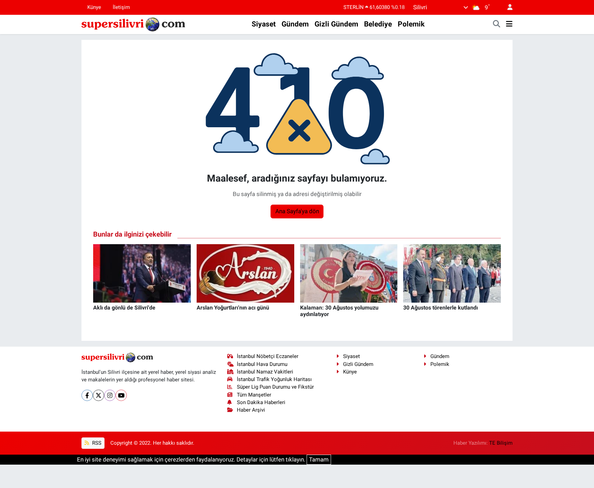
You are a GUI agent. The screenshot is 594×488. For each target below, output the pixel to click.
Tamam (319, 459)
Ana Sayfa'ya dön (297, 211)
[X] (98, 395)
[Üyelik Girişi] (507, 7)
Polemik (411, 24)
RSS (96, 443)
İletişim (121, 7)
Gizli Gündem (336, 24)
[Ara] (496, 24)
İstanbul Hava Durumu (262, 364)
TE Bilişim (501, 443)
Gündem (295, 24)
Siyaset (264, 24)
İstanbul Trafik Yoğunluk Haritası (274, 379)
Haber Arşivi (251, 410)
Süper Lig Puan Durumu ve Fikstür (275, 387)
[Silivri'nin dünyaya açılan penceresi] (133, 24)
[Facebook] (87, 395)
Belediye (378, 24)
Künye (94, 7)
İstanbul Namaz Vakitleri (265, 372)
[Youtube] (121, 395)
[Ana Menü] (509, 24)
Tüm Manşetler (254, 395)
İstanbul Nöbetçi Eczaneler (267, 356)
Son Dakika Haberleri (261, 402)
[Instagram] (110, 395)
